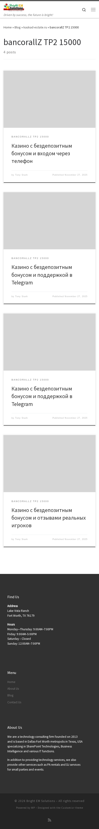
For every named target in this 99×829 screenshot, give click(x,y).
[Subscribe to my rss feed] (49, 820)
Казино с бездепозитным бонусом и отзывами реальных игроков (49, 518)
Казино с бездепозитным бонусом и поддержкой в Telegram (42, 275)
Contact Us (14, 702)
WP (33, 807)
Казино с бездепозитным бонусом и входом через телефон (42, 153)
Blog (18, 27)
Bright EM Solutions (40, 801)
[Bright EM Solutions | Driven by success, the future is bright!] (13, 6)
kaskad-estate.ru (35, 27)
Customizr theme (72, 807)
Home (7, 27)
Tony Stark (21, 175)
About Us (13, 689)
